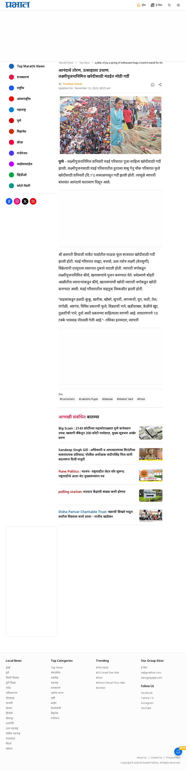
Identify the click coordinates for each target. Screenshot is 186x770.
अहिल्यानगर (11, 693)
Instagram (147, 703)
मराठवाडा (10, 738)
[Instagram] (17, 201)
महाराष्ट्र (54, 682)
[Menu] (178, 5)
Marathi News (66, 62)
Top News (84, 62)
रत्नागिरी (10, 723)
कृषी (53, 698)
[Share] (160, 84)
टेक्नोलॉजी (56, 708)
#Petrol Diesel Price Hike (110, 682)
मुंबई (8, 667)
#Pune (141, 399)
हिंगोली (9, 713)
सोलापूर (9, 718)
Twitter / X (147, 698)
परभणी (9, 703)
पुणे (7, 672)
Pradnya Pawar (72, 83)
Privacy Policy (173, 757)
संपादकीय (55, 672)
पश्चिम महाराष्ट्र (13, 733)
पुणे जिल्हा (11, 682)
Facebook (147, 693)
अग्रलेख (54, 677)
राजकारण (55, 687)
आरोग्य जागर (57, 693)
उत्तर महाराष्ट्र (12, 728)
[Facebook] (9, 201)
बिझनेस (54, 713)
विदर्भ (8, 743)
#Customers (67, 399)
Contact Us (156, 757)
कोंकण (9, 748)
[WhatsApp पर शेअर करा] (152, 84)
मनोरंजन (55, 718)
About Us (142, 757)
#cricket (100, 687)
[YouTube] (33, 201)
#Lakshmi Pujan (88, 399)
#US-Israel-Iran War (107, 672)
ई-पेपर (144, 667)
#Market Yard (125, 399)
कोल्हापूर (10, 698)
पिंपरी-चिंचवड (12, 677)
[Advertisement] (93, 35)
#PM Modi (102, 667)
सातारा (9, 708)
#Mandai (107, 399)
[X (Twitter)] (25, 201)
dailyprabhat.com (151, 672)
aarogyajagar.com (151, 677)
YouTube (146, 708)
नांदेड (8, 687)
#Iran (99, 677)
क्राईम (53, 703)
